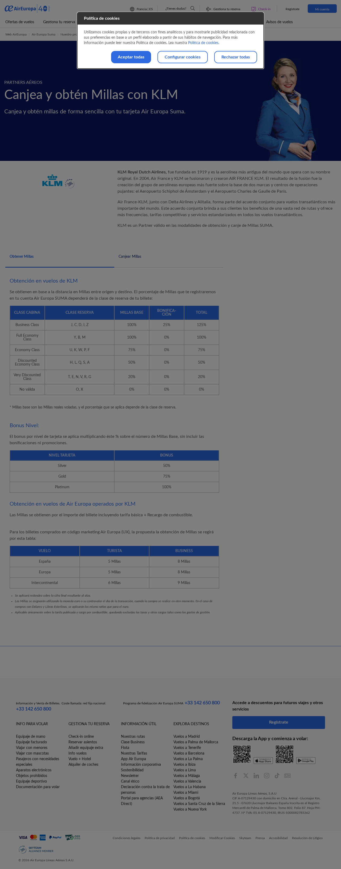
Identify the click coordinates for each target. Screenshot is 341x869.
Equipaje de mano (30, 737)
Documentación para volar (38, 787)
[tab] (59, 260)
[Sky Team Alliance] (36, 850)
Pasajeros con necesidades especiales (37, 762)
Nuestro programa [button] (73, 34)
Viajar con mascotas (32, 753)
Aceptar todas (131, 57)
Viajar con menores (31, 748)
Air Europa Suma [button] (43, 34)
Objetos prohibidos (31, 776)
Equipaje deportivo (31, 781)
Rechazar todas (235, 57)
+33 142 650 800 (33, 709)
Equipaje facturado (31, 742)
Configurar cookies (183, 57)
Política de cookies (203, 43)
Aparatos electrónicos (33, 770)
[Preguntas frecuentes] (192, 8)
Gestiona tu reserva (59, 22)
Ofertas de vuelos (19, 22)
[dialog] (170, 40)
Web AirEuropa (16, 34)
